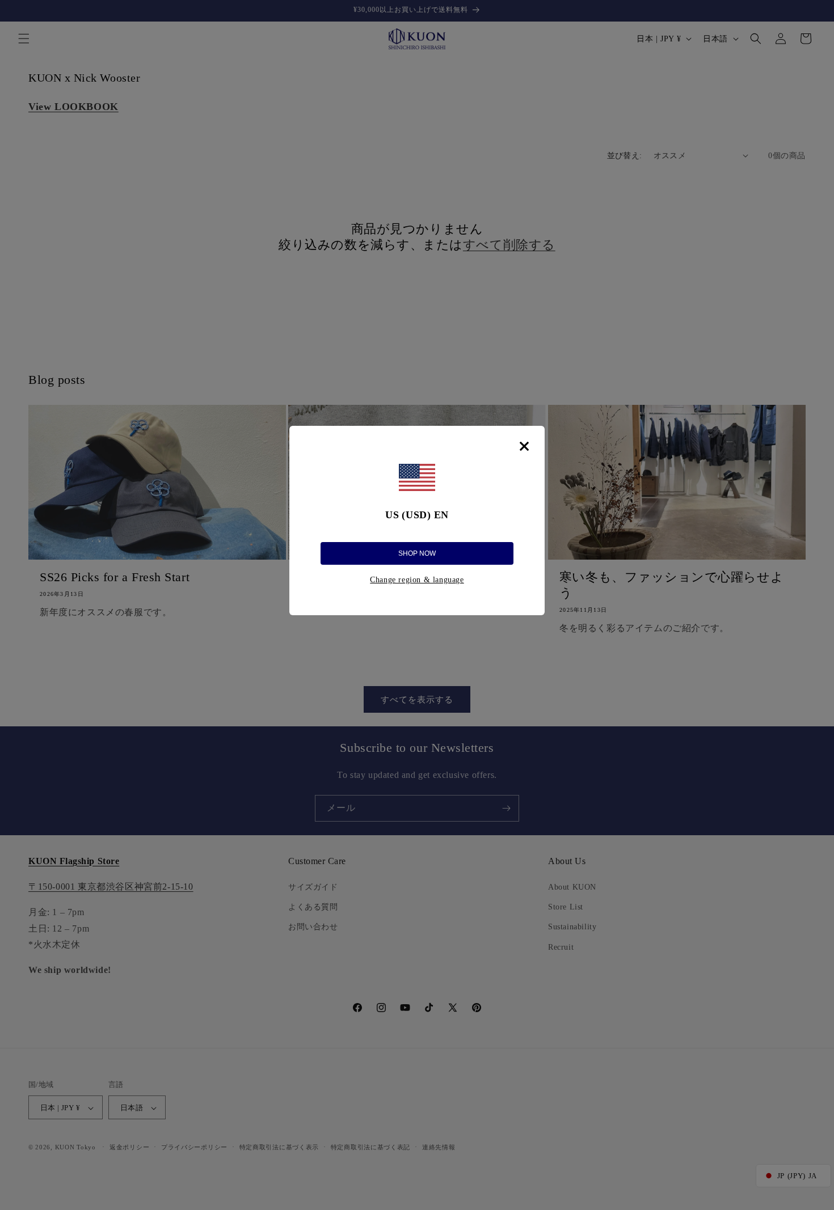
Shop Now (417, 553)
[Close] (524, 446)
